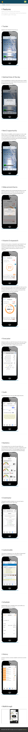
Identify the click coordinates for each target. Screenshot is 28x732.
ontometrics (24, 729)
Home (3, 4)
